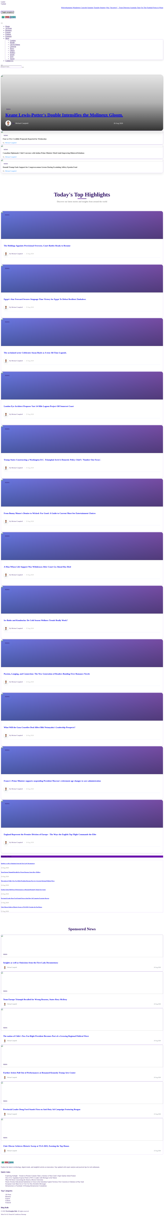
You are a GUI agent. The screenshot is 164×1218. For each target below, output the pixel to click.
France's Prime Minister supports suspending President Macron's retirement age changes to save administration (52, 781)
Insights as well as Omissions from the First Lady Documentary (18, 863)
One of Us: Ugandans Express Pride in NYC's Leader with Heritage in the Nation (31, 1178)
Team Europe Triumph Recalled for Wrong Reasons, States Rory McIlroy (20, 872)
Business (8, 30)
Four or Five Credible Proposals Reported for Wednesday (25, 139)
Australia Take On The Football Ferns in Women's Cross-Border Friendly (129, 8)
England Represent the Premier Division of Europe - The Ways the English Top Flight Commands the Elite (50, 834)
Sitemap (23, 1214)
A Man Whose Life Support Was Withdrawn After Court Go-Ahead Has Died (37, 567)
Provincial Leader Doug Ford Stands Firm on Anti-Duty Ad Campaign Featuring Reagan (25, 898)
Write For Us (4, 1214)
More (7, 38)
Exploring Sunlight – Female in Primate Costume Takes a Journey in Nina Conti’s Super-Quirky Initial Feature (40, 1176)
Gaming (13, 40)
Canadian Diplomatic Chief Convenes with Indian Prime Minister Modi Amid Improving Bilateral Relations (43, 153)
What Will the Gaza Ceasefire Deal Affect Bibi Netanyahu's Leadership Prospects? (39, 727)
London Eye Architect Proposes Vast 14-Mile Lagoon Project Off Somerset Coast (39, 406)
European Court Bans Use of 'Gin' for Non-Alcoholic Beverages (25, 1184)
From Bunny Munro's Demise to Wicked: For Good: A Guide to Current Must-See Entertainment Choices (50, 513)
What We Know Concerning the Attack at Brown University (24, 1180)
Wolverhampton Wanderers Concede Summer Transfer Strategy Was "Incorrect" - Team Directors (68, 8)
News (12, 48)
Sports (12, 55)
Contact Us (9, 61)
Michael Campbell (21, 123)
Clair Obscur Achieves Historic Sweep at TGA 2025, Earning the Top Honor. (21, 907)
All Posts (8, 28)
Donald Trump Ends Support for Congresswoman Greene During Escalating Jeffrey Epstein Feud (40, 167)
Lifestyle (13, 46)
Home (7, 26)
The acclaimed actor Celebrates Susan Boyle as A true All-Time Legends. (35, 353)
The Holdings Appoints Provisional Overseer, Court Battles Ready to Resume (37, 246)
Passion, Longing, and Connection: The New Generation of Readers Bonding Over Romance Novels (47, 674)
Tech (11, 57)
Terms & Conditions (15, 1214)
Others (12, 51)
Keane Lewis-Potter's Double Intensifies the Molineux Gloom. (64, 114)
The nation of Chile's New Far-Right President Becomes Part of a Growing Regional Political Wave (28, 881)
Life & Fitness (15, 44)
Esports (8, 32)
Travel (12, 59)
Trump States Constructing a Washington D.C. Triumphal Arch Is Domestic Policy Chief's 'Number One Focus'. (52, 460)
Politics (12, 53)
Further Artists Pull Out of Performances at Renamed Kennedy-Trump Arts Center (23, 889)
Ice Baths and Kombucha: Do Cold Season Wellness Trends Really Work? (36, 620)
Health (12, 42)
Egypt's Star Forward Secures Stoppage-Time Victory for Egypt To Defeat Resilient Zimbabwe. (45, 299)
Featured (8, 36)
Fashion (8, 34)
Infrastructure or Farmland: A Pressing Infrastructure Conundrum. (26, 1186)
